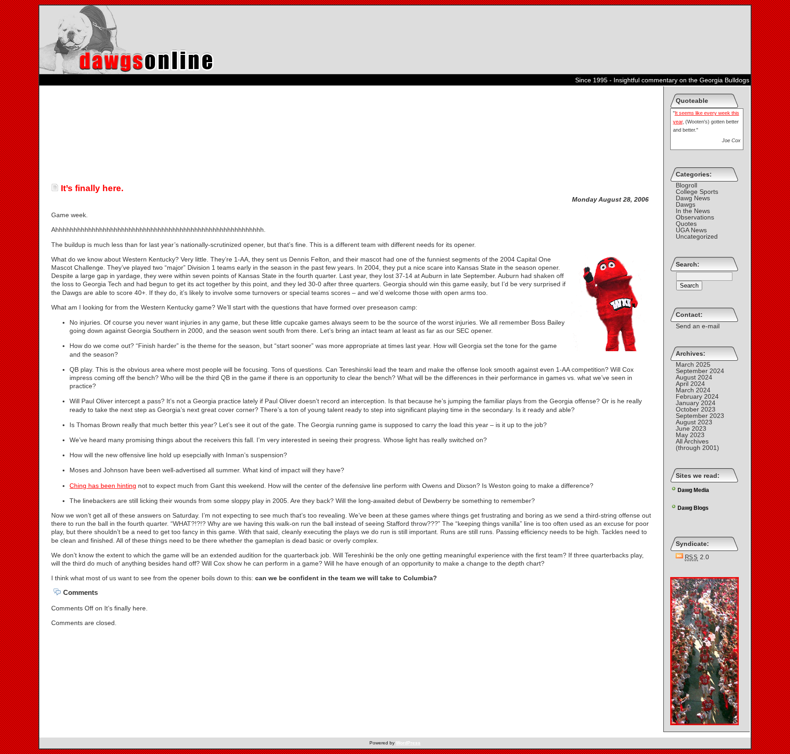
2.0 (697, 557)
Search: (687, 264)
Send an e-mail (698, 326)
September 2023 (700, 415)
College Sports (697, 191)
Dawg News (693, 198)
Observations (695, 217)
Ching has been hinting (102, 485)
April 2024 (690, 383)
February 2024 (697, 396)
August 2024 (694, 377)
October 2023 (695, 409)
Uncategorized (697, 236)
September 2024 (700, 370)
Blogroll (686, 185)
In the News (693, 210)
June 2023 (691, 428)
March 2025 (693, 364)
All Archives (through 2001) (697, 444)
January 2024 (695, 402)
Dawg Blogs (693, 508)
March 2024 (693, 390)
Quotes (686, 223)
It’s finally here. (91, 188)
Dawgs (685, 204)
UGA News (691, 230)
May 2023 (690, 434)
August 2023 (694, 422)
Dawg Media (693, 490)
